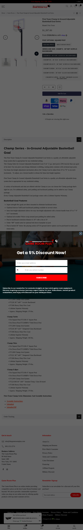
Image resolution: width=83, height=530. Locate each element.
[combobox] (20, 270)
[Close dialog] (80, 233)
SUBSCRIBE (41, 277)
